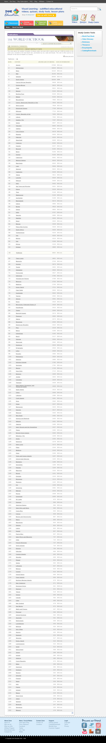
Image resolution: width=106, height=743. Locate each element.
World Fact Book (17, 27)
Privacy (66, 726)
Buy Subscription (23, 1)
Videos (75, 19)
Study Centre (93, 19)
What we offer (8, 726)
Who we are (7, 724)
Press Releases (24, 724)
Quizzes (83, 19)
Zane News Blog (24, 722)
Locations (39, 724)
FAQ (31, 1)
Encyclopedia (87, 48)
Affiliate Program (9, 728)
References (15, 46)
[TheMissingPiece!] (30, 14)
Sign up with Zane (46, 15)
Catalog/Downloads (89, 50)
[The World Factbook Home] (9, 46)
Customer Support (54, 728)
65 (17, 59)
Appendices (23, 46)
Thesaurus (86, 45)
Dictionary (86, 42)
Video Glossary (87, 39)
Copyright (67, 722)
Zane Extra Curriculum (55, 23)
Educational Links (9, 730)
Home (6, 1)
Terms (66, 724)
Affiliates (41, 1)
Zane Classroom (11, 23)
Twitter (21, 728)
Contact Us (49, 1)
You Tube (22, 730)
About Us (7, 722)
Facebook (22, 726)
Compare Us (8, 732)
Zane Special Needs (41, 23)
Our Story (13, 1)
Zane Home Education (27, 23)
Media (21, 732)
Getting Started (53, 722)
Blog (35, 1)
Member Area (53, 726)
